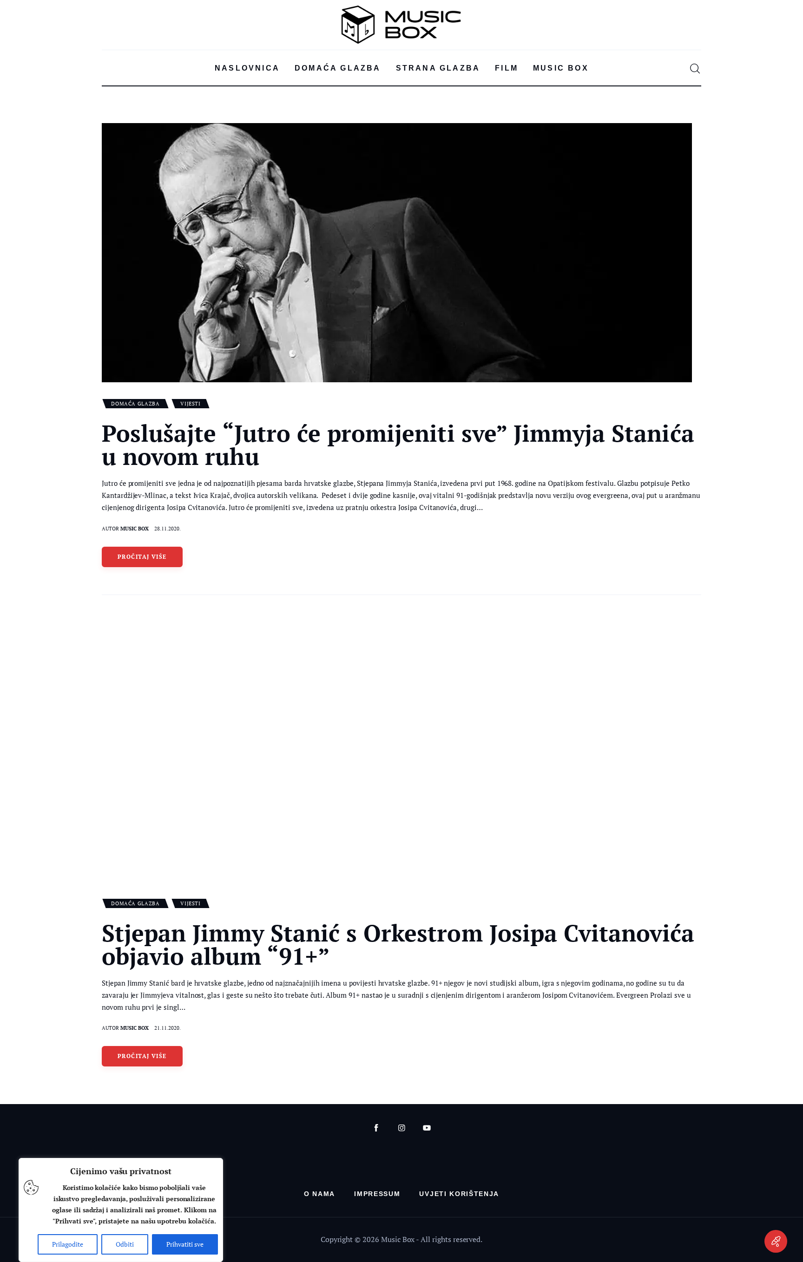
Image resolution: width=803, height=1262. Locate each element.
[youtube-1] (427, 1128)
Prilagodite (67, 1244)
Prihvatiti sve (185, 1244)
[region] (121, 1210)
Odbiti (125, 1244)
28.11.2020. (167, 528)
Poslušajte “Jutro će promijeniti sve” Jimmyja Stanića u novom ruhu (398, 444)
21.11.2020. (167, 1028)
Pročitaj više (142, 556)
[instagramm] (402, 1128)
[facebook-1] (376, 1128)
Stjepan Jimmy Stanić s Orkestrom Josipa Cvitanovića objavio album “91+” (398, 944)
